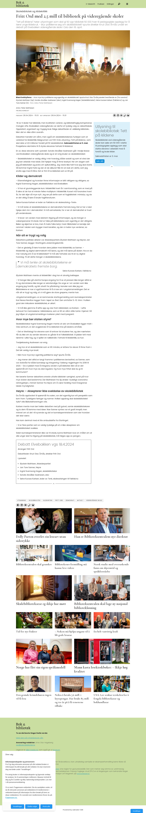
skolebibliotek (35, 500)
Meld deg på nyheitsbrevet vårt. (29, 738)
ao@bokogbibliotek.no (25, 745)
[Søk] (119, 4)
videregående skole (94, 500)
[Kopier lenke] (124, 115)
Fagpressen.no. (11, 797)
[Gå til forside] (40, 4)
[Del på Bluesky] (128, 115)
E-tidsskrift (90, 4)
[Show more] (112, 166)
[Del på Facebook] (114, 115)
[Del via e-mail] (121, 115)
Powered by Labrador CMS (73, 810)
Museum (56, 750)
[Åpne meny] (127, 4)
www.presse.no (83, 773)
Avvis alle (46, 806)
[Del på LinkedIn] (117, 115)
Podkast (100, 4)
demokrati (70, 500)
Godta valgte (32, 806)
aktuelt (80, 500)
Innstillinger (137, 811)
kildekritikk (47, 500)
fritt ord (59, 500)
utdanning (21, 500)
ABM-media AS (32, 750)
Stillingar (110, 4)
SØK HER (99, 161)
